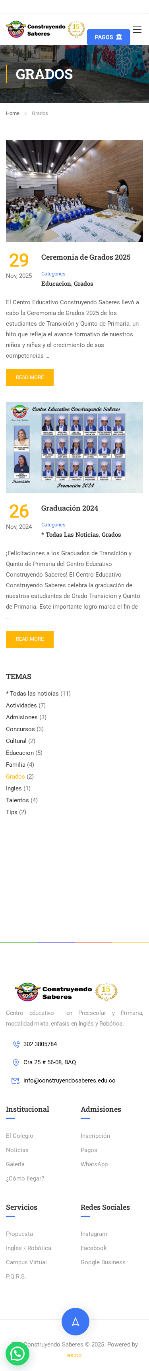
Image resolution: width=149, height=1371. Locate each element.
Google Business (103, 1262)
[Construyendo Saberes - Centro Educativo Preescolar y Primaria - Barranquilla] (46, 29)
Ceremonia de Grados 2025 (86, 257)
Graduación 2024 (69, 508)
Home (12, 113)
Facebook (94, 1248)
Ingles (14, 788)
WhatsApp (94, 1164)
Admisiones (22, 717)
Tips (11, 812)
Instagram (94, 1233)
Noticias (17, 1150)
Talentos (17, 800)
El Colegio (19, 1135)
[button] (17, 1353)
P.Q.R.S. (16, 1276)
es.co (74, 1355)
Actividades (21, 705)
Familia (15, 764)
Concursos (20, 729)
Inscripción (95, 1135)
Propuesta (19, 1233)
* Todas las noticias (70, 534)
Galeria (15, 1164)
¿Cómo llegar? (25, 1178)
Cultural (16, 741)
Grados (83, 283)
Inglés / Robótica (28, 1248)
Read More (30, 377)
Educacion (56, 283)
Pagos (104, 37)
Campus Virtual (26, 1262)
